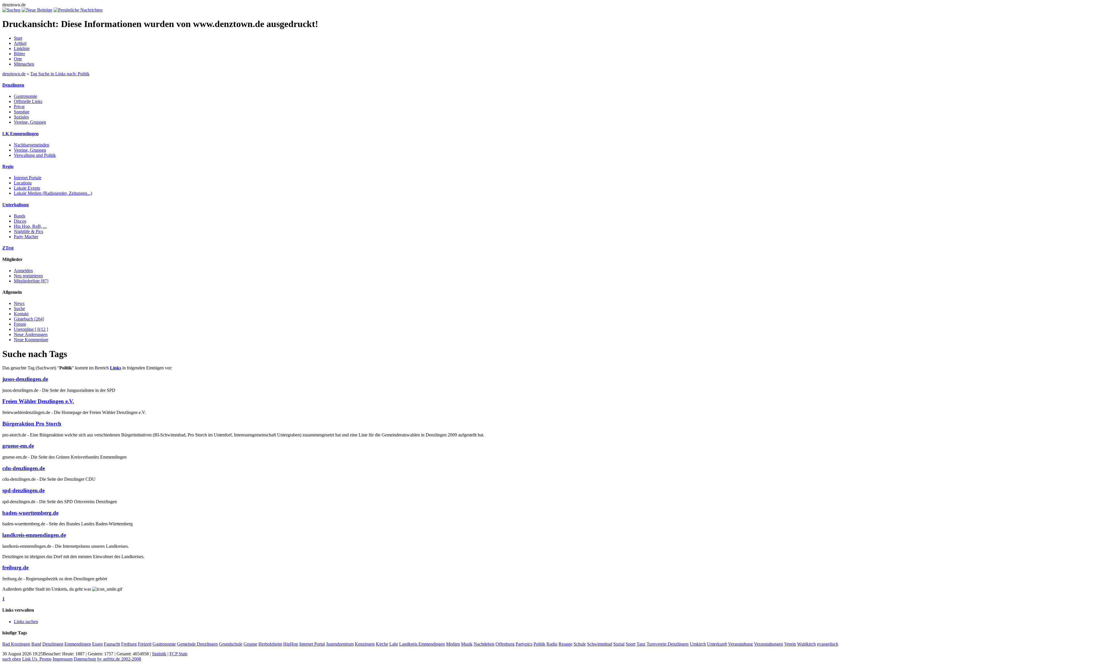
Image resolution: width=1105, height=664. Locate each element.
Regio (8, 166)
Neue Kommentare (31, 339)
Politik (539, 644)
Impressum (63, 659)
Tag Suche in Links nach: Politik (59, 73)
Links (115, 367)
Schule (580, 644)
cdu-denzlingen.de (23, 468)
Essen (97, 644)
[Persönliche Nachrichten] (78, 9)
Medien (453, 644)
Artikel (20, 43)
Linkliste (22, 48)
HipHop (290, 644)
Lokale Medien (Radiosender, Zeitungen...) (53, 193)
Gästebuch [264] (29, 318)
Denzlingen (13, 85)
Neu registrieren (28, 275)
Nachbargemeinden (31, 144)
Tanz (641, 644)
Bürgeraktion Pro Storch (31, 424)
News (19, 303)
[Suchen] (11, 9)
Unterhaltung (15, 204)
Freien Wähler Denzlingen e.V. (38, 401)
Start (18, 38)
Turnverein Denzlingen (668, 644)
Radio (551, 644)
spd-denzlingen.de (23, 490)
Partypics (524, 644)
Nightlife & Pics (28, 231)
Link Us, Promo (37, 659)
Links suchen (26, 621)
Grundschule (230, 644)
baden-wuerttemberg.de (30, 513)
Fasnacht (112, 644)
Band (36, 644)
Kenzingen (365, 644)
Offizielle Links (28, 101)
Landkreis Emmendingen (422, 644)
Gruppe (250, 644)
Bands (19, 215)
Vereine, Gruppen (30, 122)
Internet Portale (27, 177)
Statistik (159, 653)
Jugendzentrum (340, 644)
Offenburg (505, 644)
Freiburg (129, 644)
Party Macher (26, 236)
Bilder (19, 53)
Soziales (21, 117)
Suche (19, 308)
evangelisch (827, 644)
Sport (630, 644)
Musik (467, 644)
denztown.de (14, 73)
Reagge (565, 644)
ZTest (8, 247)
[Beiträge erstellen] (37, 9)
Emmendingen (77, 644)
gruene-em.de (18, 446)
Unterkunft (717, 644)
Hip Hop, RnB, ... (30, 226)
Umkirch (698, 644)
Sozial (618, 644)
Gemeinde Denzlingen (197, 644)
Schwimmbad (599, 644)
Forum (20, 324)
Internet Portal (312, 644)
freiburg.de (15, 567)
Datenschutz (85, 659)
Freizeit (144, 644)
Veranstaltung (740, 644)
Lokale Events (27, 188)
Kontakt (21, 313)
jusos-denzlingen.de (25, 379)
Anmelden (23, 270)
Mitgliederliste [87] (31, 280)
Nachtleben (484, 644)
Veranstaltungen (768, 644)
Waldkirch (806, 644)
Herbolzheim (270, 644)
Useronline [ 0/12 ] (31, 329)
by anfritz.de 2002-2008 (119, 659)
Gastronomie (25, 96)
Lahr (393, 644)
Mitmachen (24, 64)
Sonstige (21, 111)
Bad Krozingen (16, 644)
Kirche (382, 644)
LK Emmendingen (20, 133)
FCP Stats (178, 653)
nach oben (11, 659)
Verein (790, 644)
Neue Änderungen (30, 334)
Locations (23, 182)
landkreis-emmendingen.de (34, 535)
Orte (18, 58)
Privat (19, 106)
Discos (20, 221)
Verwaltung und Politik (35, 155)
